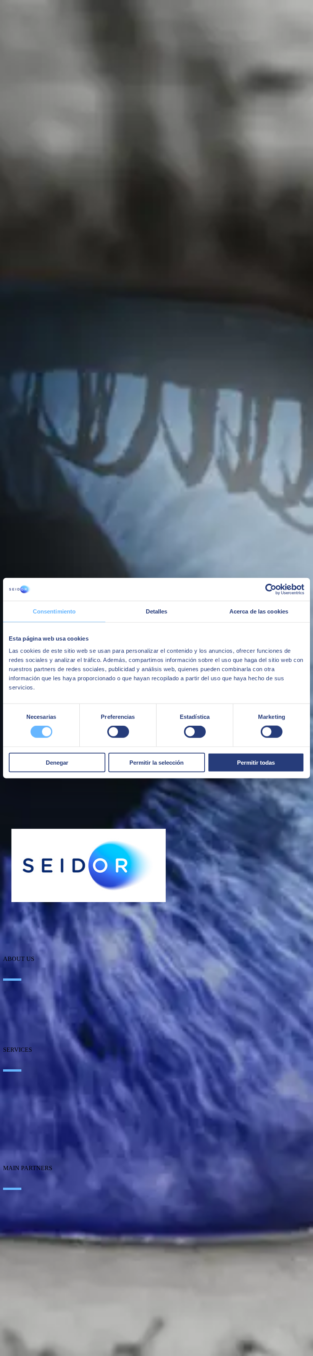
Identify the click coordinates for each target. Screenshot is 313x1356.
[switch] (118, 732)
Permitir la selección (156, 762)
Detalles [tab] (157, 611)
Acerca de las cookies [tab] (258, 611)
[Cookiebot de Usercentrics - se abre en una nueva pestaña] (270, 589)
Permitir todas (256, 762)
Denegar (57, 762)
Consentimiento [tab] (54, 611)
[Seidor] (88, 865)
